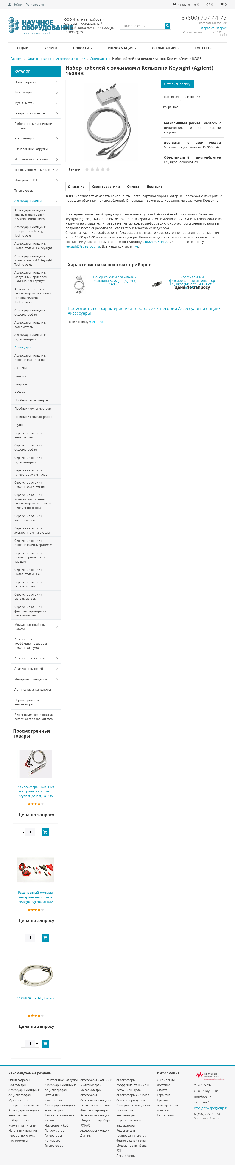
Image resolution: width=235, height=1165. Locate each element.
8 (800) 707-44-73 (156, 242)
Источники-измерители (31, 159)
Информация (120, 48)
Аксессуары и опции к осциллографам (30, 312)
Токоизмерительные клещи (34, 170)
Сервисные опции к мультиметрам (28, 460)
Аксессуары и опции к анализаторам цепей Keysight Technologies (30, 214)
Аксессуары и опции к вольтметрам (30, 324)
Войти (17, 5)
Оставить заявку (177, 84)
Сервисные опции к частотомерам (28, 518)
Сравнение (192, 96)
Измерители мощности (31, 679)
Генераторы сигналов (29, 113)
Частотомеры (24, 138)
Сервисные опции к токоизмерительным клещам (29, 557)
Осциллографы (25, 82)
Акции (22, 48)
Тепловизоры (24, 190)
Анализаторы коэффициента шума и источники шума (30, 643)
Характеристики (106, 186)
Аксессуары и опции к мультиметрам (30, 337)
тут (136, 246)
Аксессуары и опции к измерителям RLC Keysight (33, 245)
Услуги (50, 48)
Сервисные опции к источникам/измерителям (33, 543)
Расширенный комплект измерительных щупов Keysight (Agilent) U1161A (35, 897)
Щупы (18, 425)
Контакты (204, 48)
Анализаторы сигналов (30, 658)
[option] (111, 121)
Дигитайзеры (125, 1156)
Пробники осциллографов (33, 417)
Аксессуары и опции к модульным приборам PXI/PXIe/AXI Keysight (30, 276)
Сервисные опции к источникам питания (29, 484)
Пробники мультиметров (32, 408)
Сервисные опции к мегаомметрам (28, 596)
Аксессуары (22, 347)
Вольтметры (23, 92)
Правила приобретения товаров (167, 1105)
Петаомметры (55, 1130)
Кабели (19, 392)
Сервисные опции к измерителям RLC (28, 572)
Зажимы (20, 376)
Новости (81, 48)
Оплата (162, 1090)
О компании (164, 48)
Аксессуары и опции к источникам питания (30, 357)
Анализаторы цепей (28, 669)
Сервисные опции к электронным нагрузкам (32, 530)
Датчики (20, 368)
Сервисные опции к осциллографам (28, 447)
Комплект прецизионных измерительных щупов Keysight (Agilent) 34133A (36, 791)
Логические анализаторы (32, 689)
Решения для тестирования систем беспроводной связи (34, 717)
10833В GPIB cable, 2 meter (35, 998)
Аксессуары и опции (28, 201)
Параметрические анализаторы (27, 702)
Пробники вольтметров (31, 400)
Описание (76, 186)
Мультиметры (24, 103)
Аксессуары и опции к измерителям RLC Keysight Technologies (33, 260)
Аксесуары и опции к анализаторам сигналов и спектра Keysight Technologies (32, 295)
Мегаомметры (90, 1090)
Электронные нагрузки (31, 149)
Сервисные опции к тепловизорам (28, 584)
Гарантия (163, 1095)
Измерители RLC (26, 180)
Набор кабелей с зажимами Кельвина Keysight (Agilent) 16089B (115, 280)
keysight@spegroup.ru (82, 246)
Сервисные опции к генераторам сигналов (30, 472)
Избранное (170, 107)
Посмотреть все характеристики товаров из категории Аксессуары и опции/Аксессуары (144, 311)
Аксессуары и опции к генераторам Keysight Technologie (30, 231)
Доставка (163, 1085)
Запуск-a (20, 384)
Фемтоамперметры (94, 1110)
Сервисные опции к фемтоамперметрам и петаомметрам (30, 611)
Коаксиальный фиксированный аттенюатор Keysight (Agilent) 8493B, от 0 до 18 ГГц (192, 282)
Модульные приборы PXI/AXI (29, 627)
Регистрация (35, 5)
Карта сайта (165, 1115)
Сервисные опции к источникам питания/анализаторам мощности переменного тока (32, 501)
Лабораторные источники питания (33, 126)
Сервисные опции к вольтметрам (28, 435)
